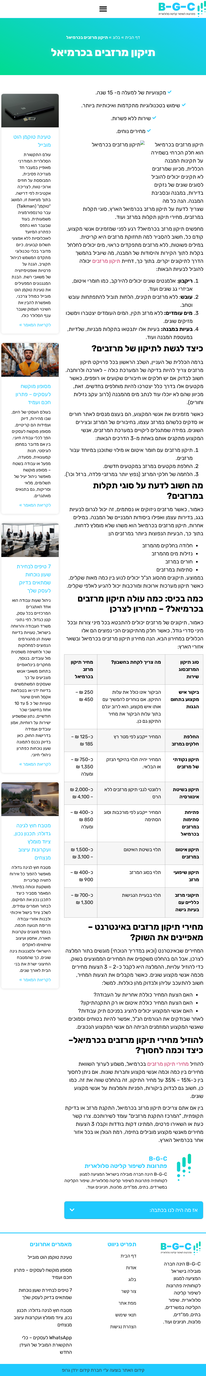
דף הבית (132, 37)
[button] (103, 9)
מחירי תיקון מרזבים (168, 1064)
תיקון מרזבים (106, 261)
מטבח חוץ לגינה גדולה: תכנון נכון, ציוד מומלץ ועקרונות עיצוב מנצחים (32, 841)
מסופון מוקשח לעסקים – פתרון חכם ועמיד (33, 394)
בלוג (116, 37)
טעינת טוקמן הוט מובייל (50, 1257)
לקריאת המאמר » (35, 324)
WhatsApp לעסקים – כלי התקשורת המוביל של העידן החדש (46, 1345)
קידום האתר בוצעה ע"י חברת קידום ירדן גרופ (103, 1370)
